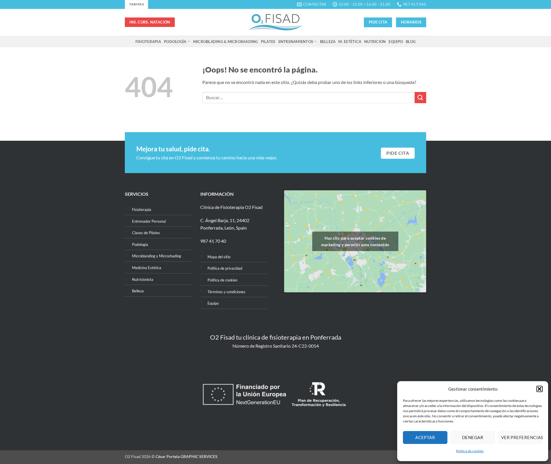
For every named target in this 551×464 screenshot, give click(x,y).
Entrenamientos (295, 41)
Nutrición (375, 41)
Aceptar (425, 437)
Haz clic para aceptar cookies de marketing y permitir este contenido (355, 241)
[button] (539, 389)
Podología (175, 41)
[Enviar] (420, 97)
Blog (411, 41)
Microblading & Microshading (225, 41)
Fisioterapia (148, 41)
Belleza (328, 41)
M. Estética (349, 41)
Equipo (396, 41)
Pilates (268, 41)
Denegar (472, 437)
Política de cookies (470, 451)
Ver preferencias (521, 437)
